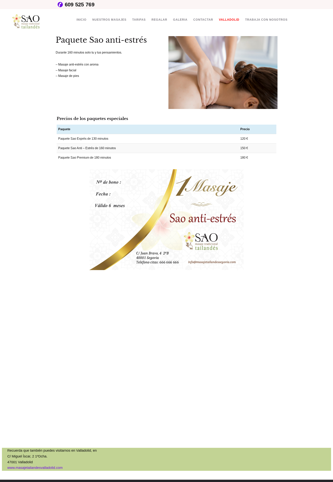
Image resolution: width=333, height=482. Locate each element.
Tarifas (139, 19)
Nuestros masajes (109, 19)
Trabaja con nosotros (266, 19)
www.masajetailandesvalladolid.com (35, 468)
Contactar (203, 19)
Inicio (82, 19)
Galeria (180, 19)
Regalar (159, 19)
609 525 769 (79, 5)
